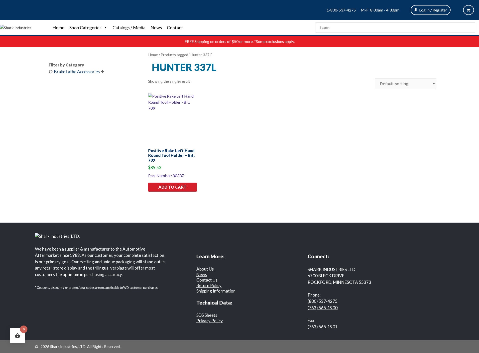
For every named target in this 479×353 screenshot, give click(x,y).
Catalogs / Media (129, 27)
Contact (175, 27)
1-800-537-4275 (341, 9)
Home (58, 27)
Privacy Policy (209, 320)
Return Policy (209, 285)
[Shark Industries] (15, 27)
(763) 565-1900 (323, 307)
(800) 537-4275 (323, 301)
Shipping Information (216, 291)
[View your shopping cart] (468, 10)
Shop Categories (85, 27)
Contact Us (207, 280)
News (156, 27)
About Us (205, 269)
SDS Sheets (206, 315)
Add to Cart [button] (172, 187)
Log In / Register (433, 9)
